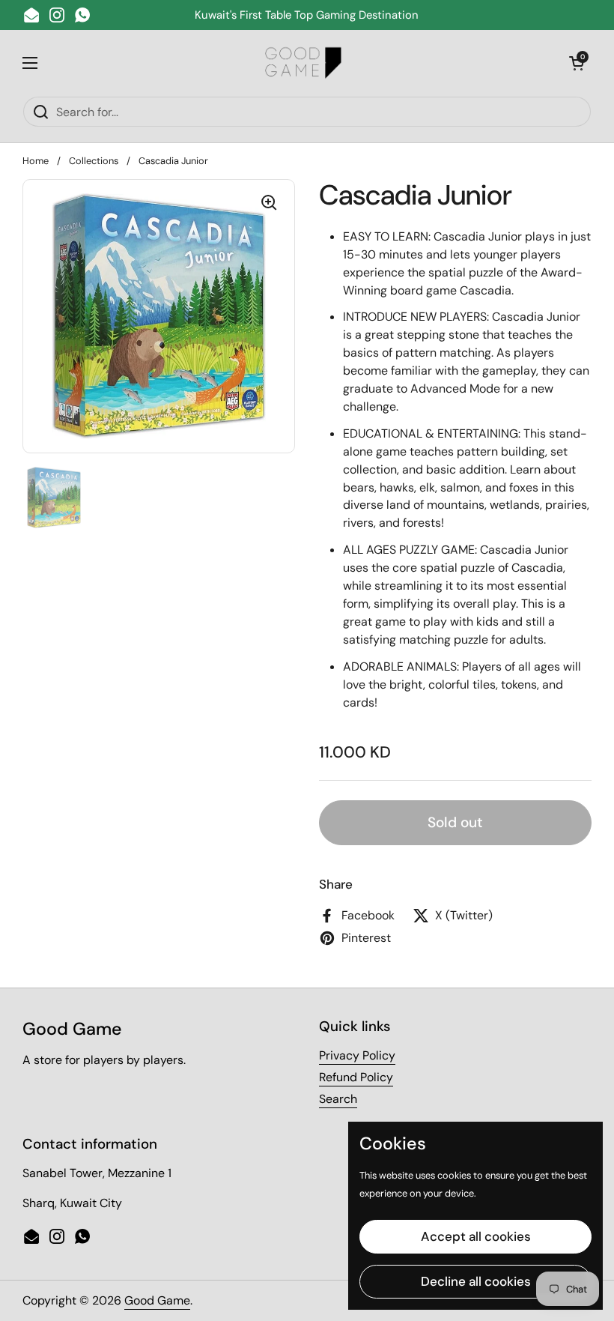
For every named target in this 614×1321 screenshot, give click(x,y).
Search (338, 1099)
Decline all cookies (476, 1281)
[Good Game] (303, 63)
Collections (93, 160)
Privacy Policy (357, 1055)
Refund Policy (356, 1077)
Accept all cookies (476, 1236)
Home (35, 160)
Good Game (157, 1300)
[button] (577, 63)
